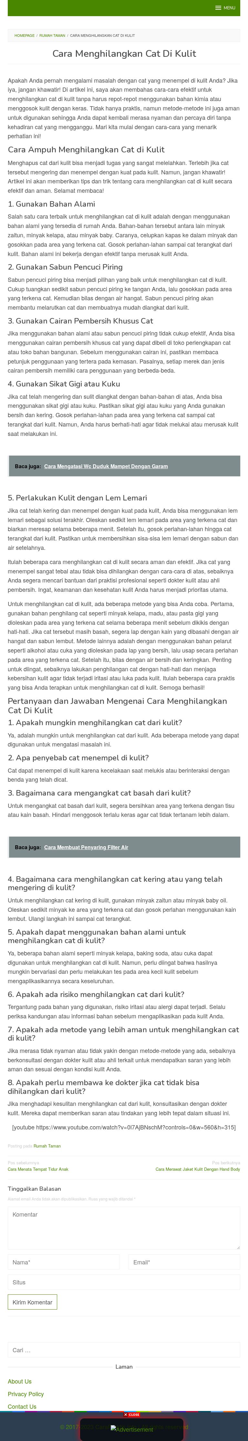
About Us (20, 1381)
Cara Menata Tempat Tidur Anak (38, 1165)
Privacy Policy (26, 1393)
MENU (229, 8)
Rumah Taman (47, 1146)
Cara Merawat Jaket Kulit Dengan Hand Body (198, 1165)
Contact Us (22, 1406)
